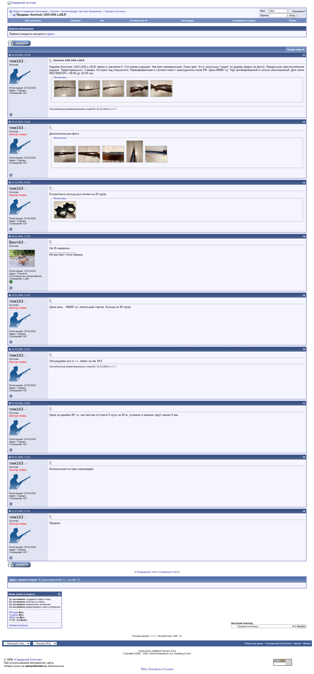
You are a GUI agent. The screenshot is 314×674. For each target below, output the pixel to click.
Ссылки (168, 669)
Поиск (292, 20)
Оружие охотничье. (115, 11)
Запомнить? (298, 11)
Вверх (307, 643)
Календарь (187, 20)
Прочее (55, 11)
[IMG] (12, 617)
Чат (102, 20)
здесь (50, 33)
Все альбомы (33, 20)
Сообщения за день (243, 20)
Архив (297, 643)
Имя (262, 11)
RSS (144, 669)
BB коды (13, 612)
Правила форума (18, 625)
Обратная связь (254, 643)
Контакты (155, 669)
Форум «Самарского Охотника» (30, 11)
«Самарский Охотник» (278, 643)
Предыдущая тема (146, 572)
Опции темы (294, 49)
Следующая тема (168, 572)
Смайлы (13, 615)
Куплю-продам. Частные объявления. (82, 11)
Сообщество (137, 20)
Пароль (264, 15)
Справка (75, 20)
